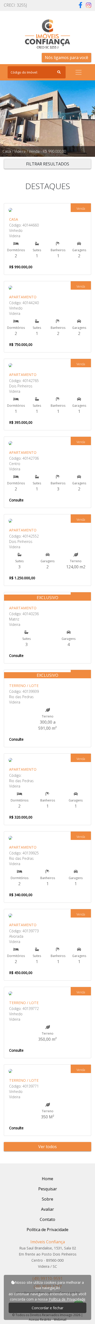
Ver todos (47, 1146)
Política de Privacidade (67, 1299)
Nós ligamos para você (66, 57)
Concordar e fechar (47, 1307)
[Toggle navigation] (78, 72)
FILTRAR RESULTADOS (47, 164)
